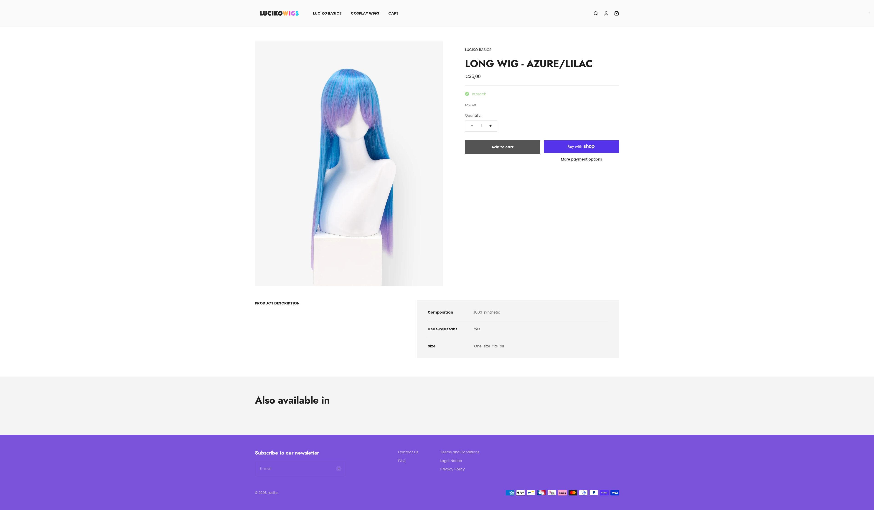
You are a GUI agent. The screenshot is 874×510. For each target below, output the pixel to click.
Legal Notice (451, 460)
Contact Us (408, 452)
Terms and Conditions (459, 452)
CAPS (393, 13)
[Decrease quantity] (471, 125)
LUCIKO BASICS (327, 13)
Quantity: (473, 115)
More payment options (581, 159)
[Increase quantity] (490, 125)
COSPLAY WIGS (365, 13)
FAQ (402, 460)
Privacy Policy (452, 469)
